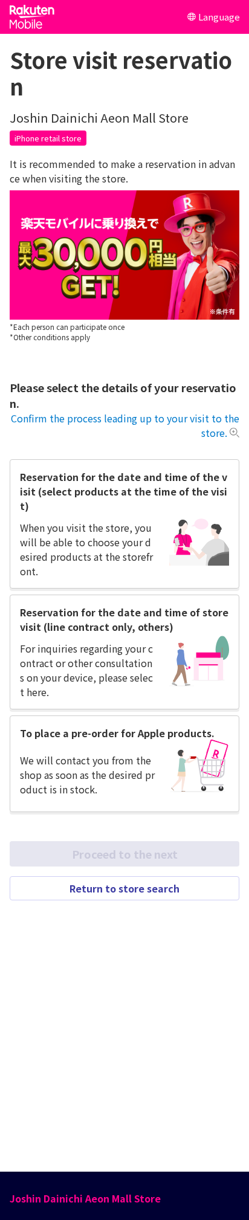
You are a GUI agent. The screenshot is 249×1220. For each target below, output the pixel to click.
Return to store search (124, 888)
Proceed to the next (125, 854)
